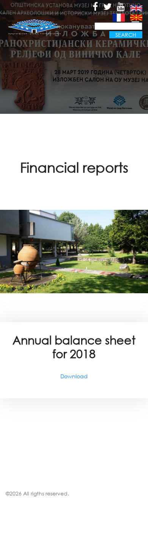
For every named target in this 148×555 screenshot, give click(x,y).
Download (74, 376)
